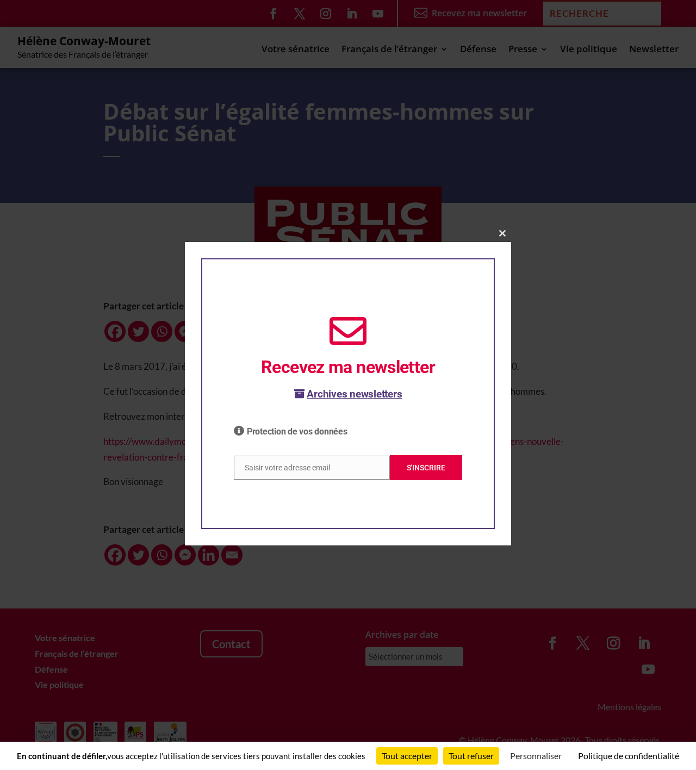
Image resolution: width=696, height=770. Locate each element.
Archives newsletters (354, 394)
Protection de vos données (297, 431)
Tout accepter (407, 755)
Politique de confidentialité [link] (628, 755)
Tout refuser (471, 755)
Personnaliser (536, 755)
